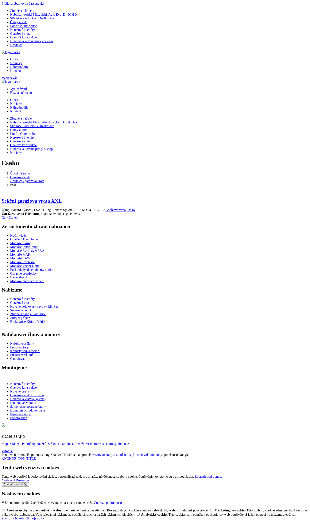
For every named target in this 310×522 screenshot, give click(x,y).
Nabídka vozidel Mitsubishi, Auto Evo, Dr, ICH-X (44, 14)
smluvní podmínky (149, 455)
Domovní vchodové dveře (27, 410)
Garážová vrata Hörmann (27, 395)
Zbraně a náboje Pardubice (28, 314)
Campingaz (17, 358)
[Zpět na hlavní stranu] (11, 52)
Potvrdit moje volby (31, 518)
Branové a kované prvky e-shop (31, 41)
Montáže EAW (20, 258)
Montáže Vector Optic (24, 266)
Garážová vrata (20, 33)
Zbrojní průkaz (20, 318)
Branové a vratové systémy (28, 399)
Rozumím (22, 480)
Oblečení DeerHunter (24, 239)
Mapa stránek (11, 444)
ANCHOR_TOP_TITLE (19, 458)
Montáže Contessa (22, 262)
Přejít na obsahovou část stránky (23, 3)
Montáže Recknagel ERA (27, 250)
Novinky (16, 45)
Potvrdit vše (10, 518)
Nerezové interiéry (22, 29)
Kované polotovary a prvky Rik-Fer (34, 306)
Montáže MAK (20, 254)
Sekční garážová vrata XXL (32, 201)
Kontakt (15, 70)
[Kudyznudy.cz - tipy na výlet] (4, 425)
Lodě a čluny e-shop (23, 26)
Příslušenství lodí (21, 355)
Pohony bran (18, 418)
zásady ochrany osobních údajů (113, 455)
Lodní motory (19, 347)
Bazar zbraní (18, 277)
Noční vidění (18, 235)
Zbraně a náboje (21, 10)
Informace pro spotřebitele (111, 444)
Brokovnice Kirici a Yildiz (27, 321)
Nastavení (9, 480)
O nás (14, 59)
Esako (131, 210)
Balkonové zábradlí (23, 403)
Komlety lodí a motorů (25, 351)
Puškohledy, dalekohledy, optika (31, 269)
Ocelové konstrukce (23, 37)
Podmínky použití (34, 444)
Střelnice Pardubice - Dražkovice (32, 18)
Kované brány (19, 391)
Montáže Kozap (20, 243)
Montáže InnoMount (24, 247)
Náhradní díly (19, 67)
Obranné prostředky (23, 273)
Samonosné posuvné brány (28, 406)
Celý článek (10, 217)
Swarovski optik (21, 310)
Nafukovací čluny (22, 343)
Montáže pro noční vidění (27, 281)
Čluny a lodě (18, 22)
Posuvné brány (20, 414)
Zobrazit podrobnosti (208, 476)
